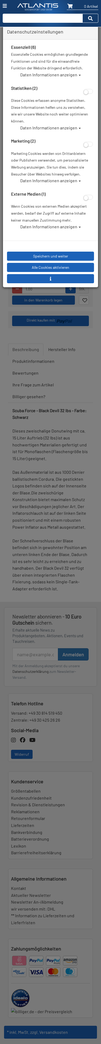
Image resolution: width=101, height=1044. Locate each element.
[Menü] (5, 6)
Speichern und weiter (50, 256)
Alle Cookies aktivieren (50, 267)
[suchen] (90, 18)
